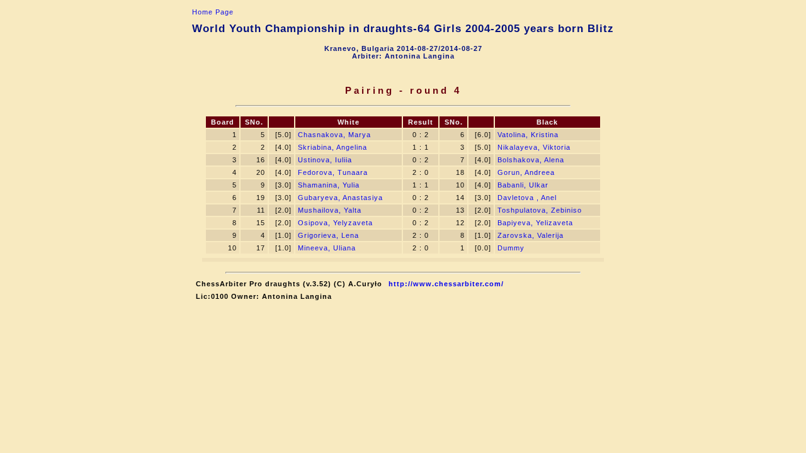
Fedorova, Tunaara (333, 172)
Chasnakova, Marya (334, 134)
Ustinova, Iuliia (325, 160)
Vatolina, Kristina (528, 134)
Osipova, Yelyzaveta (335, 222)
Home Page (213, 12)
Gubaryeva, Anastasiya (340, 197)
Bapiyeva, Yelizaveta (535, 222)
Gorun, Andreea (526, 172)
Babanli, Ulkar (522, 185)
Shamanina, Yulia (329, 185)
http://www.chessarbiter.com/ (446, 284)
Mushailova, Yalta (329, 210)
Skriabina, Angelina (332, 147)
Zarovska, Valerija (530, 235)
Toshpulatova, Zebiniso (539, 210)
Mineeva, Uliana (327, 248)
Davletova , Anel (527, 197)
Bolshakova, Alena (530, 160)
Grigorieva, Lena (328, 235)
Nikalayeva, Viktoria (533, 147)
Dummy (511, 248)
